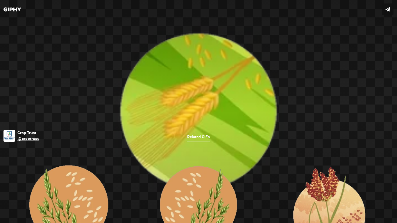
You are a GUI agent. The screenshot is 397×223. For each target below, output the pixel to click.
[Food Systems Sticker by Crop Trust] (198, 111)
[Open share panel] (388, 9)
